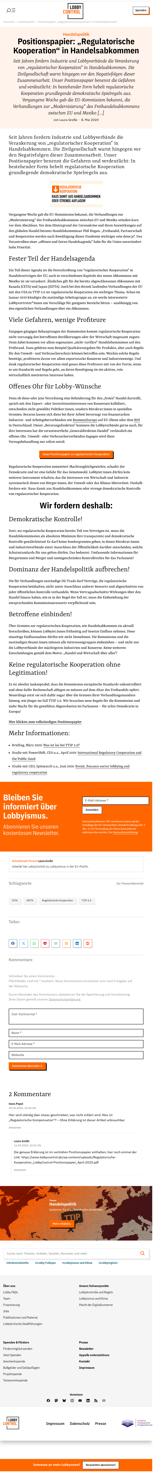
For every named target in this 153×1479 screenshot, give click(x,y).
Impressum (87, 1368)
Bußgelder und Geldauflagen (21, 1368)
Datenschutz (80, 1424)
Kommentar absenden (26, 1066)
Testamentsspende (15, 1380)
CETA (15, 900)
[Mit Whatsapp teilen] (34, 943)
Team (6, 1298)
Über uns (9, 1286)
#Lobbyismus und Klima (77, 1262)
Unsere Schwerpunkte (94, 1286)
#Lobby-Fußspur (45, 1262)
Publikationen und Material (20, 1317)
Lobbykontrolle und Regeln (96, 1292)
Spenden (140, 10)
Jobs (6, 1311)
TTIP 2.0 (86, 900)
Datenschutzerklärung (125, 832)
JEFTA (29, 900)
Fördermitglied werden (17, 1349)
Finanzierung (11, 1305)
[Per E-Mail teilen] (56, 943)
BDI (137, 420)
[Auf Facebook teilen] (13, 943)
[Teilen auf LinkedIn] (77, 943)
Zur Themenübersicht (130, 883)
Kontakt (84, 1361)
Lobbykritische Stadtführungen (22, 1324)
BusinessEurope (85, 420)
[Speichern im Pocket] (45, 943)
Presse (83, 1342)
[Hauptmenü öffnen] (16, 10)
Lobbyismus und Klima (93, 1298)
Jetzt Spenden (12, 1355)
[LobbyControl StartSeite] (17, 1424)
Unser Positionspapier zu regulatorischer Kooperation (76, 454)
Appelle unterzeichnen (94, 1355)
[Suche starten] (144, 1253)
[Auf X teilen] (23, 943)
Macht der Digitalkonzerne (96, 1305)
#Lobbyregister (108, 1262)
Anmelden (92, 809)
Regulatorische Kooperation (57, 900)
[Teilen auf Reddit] (88, 943)
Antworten (15, 1128)
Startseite (9, 22)
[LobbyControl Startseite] (72, 10)
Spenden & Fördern (16, 1342)
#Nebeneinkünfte (17, 1262)
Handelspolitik (26, 22)
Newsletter (86, 1349)
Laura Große (68, 120)
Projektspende (12, 1374)
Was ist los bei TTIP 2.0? (61, 745)
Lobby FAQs (10, 1292)
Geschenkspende (14, 1361)
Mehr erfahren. (62, 1223)
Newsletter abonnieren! (101, 1465)
